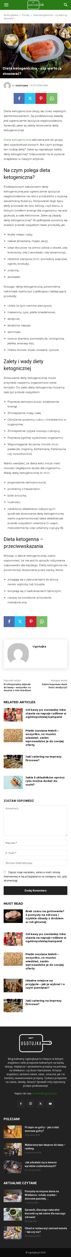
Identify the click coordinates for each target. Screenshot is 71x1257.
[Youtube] (50, 1104)
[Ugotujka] (8, 85)
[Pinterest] (41, 98)
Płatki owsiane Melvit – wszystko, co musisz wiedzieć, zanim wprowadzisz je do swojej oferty (44, 738)
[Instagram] (30, 1103)
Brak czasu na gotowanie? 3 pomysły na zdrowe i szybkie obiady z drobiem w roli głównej (44, 916)
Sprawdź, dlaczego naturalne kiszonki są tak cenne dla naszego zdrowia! (45, 1213)
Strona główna (11, 15)
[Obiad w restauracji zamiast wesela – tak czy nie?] (13, 1232)
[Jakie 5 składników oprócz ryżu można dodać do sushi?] (13, 782)
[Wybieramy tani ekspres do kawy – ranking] (13, 1149)
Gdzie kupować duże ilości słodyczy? (54, 686)
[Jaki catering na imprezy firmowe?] (13, 761)
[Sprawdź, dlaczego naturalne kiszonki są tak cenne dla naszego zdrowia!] (13, 1214)
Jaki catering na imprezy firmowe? (43, 1002)
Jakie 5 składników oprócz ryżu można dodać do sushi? (45, 781)
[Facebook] (19, 98)
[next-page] (11, 1018)
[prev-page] (6, 1018)
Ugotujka (21, 85)
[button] (66, 5)
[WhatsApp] (51, 98)
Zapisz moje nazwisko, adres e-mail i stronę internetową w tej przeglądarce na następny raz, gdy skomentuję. (35, 876)
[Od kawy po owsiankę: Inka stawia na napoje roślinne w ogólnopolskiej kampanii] (13, 715)
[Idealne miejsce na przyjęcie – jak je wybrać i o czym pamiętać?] (13, 985)
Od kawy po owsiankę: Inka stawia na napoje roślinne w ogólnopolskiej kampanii (45, 713)
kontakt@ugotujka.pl (44, 1093)
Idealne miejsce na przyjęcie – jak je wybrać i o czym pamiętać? (45, 984)
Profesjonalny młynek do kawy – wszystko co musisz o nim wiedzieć (17, 687)
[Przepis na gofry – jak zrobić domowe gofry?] (13, 1131)
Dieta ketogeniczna (17, 139)
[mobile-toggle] (6, 5)
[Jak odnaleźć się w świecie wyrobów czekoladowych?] (13, 1167)
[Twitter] (30, 98)
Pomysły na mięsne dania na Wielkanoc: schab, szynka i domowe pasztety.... (42, 1195)
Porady (25, 15)
